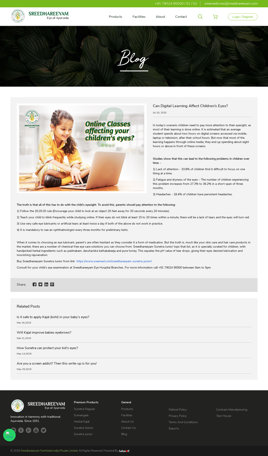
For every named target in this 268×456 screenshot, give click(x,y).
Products (115, 16)
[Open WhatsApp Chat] (9, 435)
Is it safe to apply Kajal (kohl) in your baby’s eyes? (53, 317)
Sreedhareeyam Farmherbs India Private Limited (49, 451)
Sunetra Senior (83, 428)
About (160, 16)
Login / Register (242, 17)
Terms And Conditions (183, 422)
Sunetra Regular (84, 409)
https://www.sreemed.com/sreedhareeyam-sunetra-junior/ (114, 261)
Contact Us (128, 428)
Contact (181, 16)
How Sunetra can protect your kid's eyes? (47, 348)
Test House (223, 416)
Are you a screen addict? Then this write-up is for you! (57, 363)
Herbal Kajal (81, 422)
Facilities (139, 16)
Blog (124, 434)
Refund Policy (178, 410)
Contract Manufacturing (231, 410)
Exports (174, 428)
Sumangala (81, 415)
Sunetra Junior (83, 434)
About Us (127, 422)
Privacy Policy (178, 416)
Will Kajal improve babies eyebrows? (44, 332)
